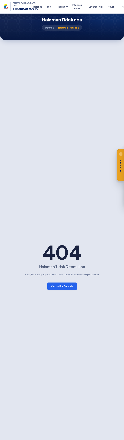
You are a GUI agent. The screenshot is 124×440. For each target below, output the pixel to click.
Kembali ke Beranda (62, 286)
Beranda (49, 27)
